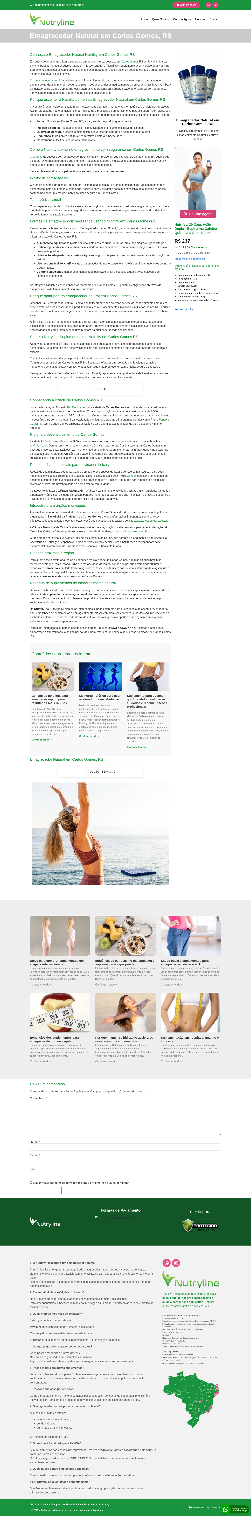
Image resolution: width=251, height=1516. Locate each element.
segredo (38, 156)
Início (144, 19)
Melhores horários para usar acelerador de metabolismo (100, 697)
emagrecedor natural (47, 80)
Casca (99, 568)
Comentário (38, 1098)
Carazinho (36, 423)
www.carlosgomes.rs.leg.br (131, 531)
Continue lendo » (42, 739)
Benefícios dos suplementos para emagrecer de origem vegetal (54, 1039)
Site (32, 1169)
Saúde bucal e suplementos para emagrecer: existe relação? (185, 962)
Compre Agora (182, 19)
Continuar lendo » (41, 984)
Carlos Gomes (129, 61)
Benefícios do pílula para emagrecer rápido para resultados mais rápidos (50, 699)
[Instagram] (215, 5)
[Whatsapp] (208, 5)
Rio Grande (74, 407)
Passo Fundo (159, 419)
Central (131, 475)
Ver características (184, 309)
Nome (35, 1141)
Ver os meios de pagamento (190, 258)
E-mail (35, 1155)
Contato (214, 19)
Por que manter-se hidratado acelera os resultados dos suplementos (124, 1039)
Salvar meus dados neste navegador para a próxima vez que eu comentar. (81, 1182)
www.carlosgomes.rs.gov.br (150, 520)
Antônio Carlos (39, 445)
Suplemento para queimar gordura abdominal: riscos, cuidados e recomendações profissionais (147, 701)
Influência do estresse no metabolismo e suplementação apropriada (125, 962)
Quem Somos (160, 19)
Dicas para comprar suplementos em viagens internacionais (57, 962)
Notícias (200, 19)
